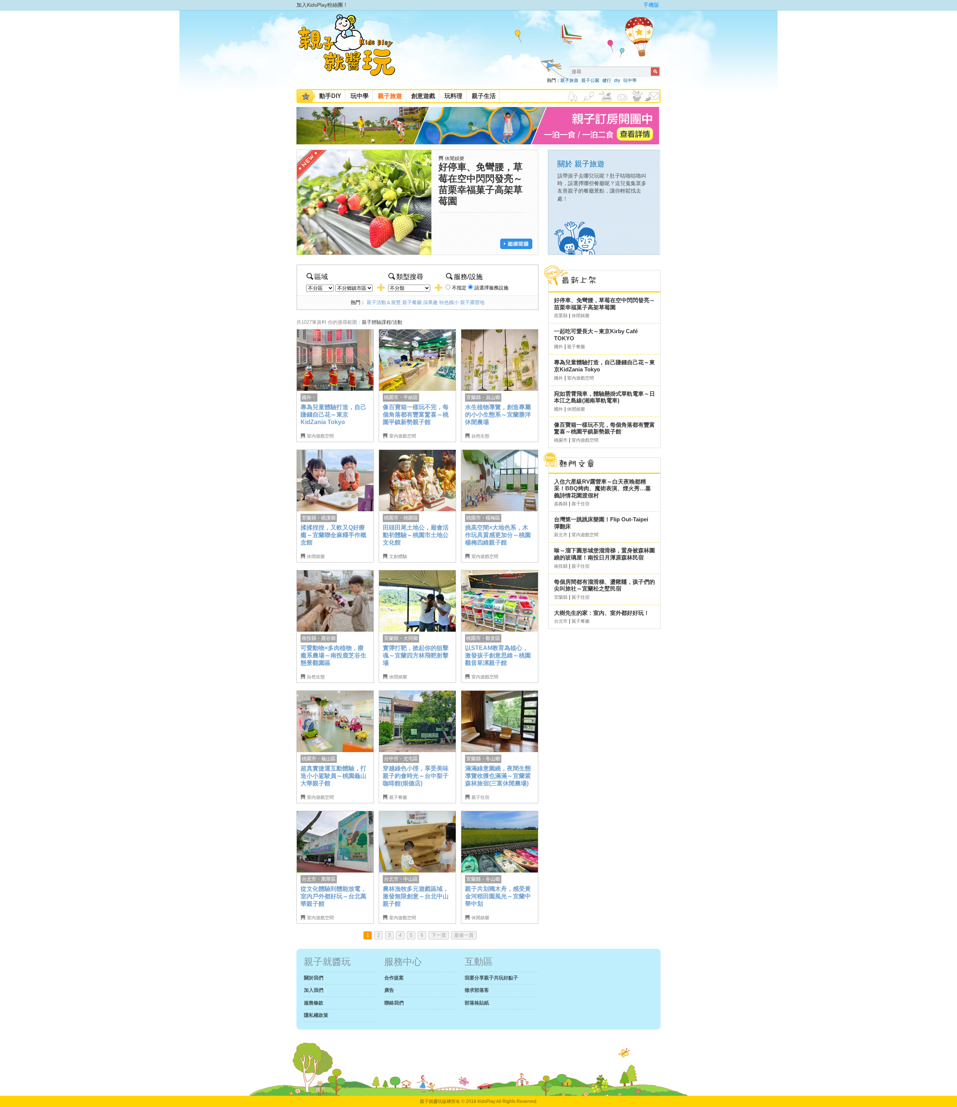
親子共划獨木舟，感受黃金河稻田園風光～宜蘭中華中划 (498, 896)
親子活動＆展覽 (384, 302)
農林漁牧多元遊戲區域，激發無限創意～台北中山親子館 (416, 896)
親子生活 (484, 96)
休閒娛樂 (454, 158)
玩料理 (453, 96)
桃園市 (560, 440)
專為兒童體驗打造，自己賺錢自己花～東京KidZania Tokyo (333, 414)
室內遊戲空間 (320, 436)
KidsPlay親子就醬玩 (352, 51)
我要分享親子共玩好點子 (491, 978)
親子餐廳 (412, 302)
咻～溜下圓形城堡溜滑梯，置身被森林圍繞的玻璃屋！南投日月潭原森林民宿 (604, 554)
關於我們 (313, 978)
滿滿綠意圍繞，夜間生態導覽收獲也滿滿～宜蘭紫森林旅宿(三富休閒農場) (498, 775)
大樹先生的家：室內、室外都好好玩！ (601, 613)
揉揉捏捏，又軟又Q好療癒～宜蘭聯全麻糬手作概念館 (333, 534)
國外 (558, 346)
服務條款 (313, 1003)
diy (617, 80)
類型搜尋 (409, 276)
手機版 (651, 5)
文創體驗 (398, 556)
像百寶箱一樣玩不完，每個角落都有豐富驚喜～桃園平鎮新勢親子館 (416, 414)
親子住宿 (480, 797)
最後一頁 (464, 935)
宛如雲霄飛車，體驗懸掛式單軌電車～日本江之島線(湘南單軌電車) (604, 397)
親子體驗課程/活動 (382, 322)
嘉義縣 (560, 503)
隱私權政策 (316, 1015)
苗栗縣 (560, 315)
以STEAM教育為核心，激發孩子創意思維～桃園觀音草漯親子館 (498, 655)
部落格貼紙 (477, 1003)
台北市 (560, 621)
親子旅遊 (569, 80)
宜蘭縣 (560, 597)
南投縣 (560, 566)
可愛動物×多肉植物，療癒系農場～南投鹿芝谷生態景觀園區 (333, 655)
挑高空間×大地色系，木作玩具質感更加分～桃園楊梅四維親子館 (498, 534)
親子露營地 (472, 302)
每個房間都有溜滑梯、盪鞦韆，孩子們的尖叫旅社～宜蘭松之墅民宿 (604, 585)
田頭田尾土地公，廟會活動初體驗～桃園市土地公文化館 (416, 534)
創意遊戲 (423, 96)
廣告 (389, 990)
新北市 (560, 534)
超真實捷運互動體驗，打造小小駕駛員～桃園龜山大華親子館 (333, 775)
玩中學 (630, 80)
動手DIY (330, 96)
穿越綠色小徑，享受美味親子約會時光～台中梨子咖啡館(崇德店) (416, 775)
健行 (606, 80)
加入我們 (313, 990)
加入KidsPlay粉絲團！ (322, 5)
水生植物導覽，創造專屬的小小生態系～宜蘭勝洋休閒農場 (498, 414)
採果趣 (430, 302)
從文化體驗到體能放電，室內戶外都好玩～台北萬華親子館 (333, 896)
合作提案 (394, 978)
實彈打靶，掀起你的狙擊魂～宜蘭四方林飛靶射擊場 (416, 655)
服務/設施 (468, 276)
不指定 (459, 288)
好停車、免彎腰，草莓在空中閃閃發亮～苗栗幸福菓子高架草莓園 (604, 303)
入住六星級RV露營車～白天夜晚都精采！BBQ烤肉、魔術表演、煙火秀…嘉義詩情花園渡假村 (602, 488)
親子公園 (590, 80)
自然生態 (480, 436)
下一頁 (438, 935)
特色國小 (449, 302)
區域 (321, 276)
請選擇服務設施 (491, 288)
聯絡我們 (394, 1003)
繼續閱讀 (516, 244)
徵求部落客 (477, 990)
